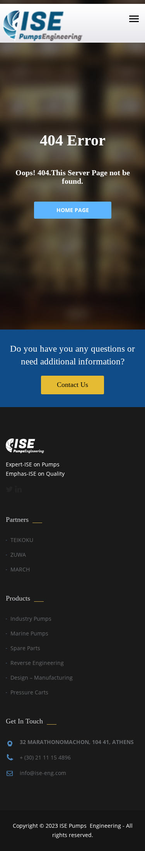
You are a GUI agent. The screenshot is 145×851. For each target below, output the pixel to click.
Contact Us (72, 384)
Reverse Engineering (37, 662)
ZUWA (18, 554)
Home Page (72, 210)
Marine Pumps (29, 633)
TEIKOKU (21, 540)
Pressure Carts (29, 692)
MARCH (20, 569)
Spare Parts (25, 648)
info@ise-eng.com (43, 773)
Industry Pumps (30, 618)
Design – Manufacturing (41, 677)
